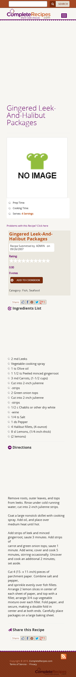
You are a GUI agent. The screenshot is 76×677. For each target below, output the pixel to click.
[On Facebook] (27, 302)
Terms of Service (18, 664)
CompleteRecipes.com (40, 660)
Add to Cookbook (28, 280)
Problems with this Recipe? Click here (27, 225)
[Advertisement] (38, 63)
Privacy (33, 664)
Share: (15, 302)
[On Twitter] (37, 302)
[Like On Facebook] (23, 302)
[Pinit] (31, 302)
